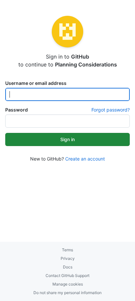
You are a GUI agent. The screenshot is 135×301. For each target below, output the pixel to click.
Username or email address (36, 83)
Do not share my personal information (67, 292)
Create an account (85, 159)
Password (16, 110)
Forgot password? (110, 110)
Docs (67, 266)
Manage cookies (67, 284)
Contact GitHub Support (67, 275)
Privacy (68, 258)
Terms (67, 249)
